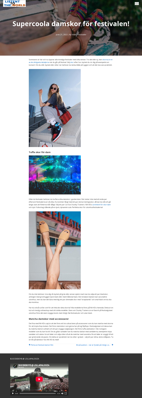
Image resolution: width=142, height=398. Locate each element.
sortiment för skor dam (101, 204)
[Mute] (62, 393)
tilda (74, 34)
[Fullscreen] (66, 393)
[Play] (13, 393)
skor (72, 62)
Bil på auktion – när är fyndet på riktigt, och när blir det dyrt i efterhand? (94, 345)
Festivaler (82, 34)
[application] (39, 379)
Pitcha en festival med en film (42, 345)
